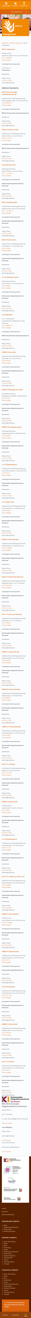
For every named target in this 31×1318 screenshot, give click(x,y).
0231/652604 (6, 286)
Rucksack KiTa (15, 1315)
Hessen (6, 1250)
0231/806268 (6, 698)
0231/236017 (6, 1070)
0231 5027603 (6, 1140)
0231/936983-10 (7, 325)
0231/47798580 (7, 548)
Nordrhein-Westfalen (16, 43)
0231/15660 (5, 810)
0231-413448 (6, 248)
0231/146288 (6, 623)
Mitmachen (5, 43)
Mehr (25, 1316)
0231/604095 (6, 436)
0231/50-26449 (7, 1123)
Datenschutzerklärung (8, 1215)
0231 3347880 (6, 885)
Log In (12, 12)
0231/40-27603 (7, 383)
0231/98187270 (7, 103)
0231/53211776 (7, 995)
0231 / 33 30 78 (7, 773)
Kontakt (4, 1208)
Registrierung (18, 12)
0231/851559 (6, 735)
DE (26, 12)
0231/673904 (6, 660)
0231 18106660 (7, 58)
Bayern (6, 1244)
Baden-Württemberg (9, 1242)
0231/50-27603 (7, 123)
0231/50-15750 (7, 138)
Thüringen (6, 1264)
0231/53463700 (7, 585)
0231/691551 (6, 398)
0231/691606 (6, 510)
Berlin (5, 1225)
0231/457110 (6, 960)
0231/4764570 (6, 1033)
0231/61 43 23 (6, 848)
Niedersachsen (8, 1229)
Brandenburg (7, 1248)
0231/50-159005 (7, 922)
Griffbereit (5, 1315)
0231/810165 (6, 361)
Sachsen (6, 1260)
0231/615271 (6, 473)
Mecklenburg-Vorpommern (11, 1227)
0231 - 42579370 (7, 211)
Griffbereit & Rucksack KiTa (16, 1303)
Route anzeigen (6, 60)
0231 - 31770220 (7, 173)
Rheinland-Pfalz (8, 1258)
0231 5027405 (6, 1152)
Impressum (5, 1212)
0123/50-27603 (7, 80)
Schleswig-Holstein (9, 1262)
